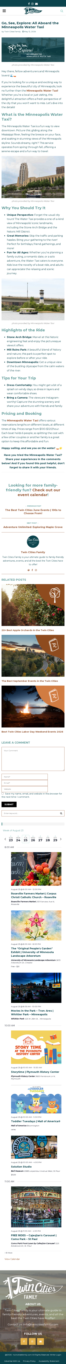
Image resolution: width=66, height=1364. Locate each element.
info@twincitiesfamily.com (40, 1324)
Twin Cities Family (12, 31)
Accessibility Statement (49, 1361)
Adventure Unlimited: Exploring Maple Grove (33, 527)
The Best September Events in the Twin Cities (30, 680)
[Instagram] (32, 1341)
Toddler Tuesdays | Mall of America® (35, 1121)
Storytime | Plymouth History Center (35, 1071)
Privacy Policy (29, 1361)
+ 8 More (8, 1253)
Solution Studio (21, 1166)
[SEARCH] (61, 813)
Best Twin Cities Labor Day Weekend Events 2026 (32, 731)
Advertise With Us (12, 1361)
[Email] (40, 1341)
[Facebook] (24, 1341)
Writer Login (55, 1355)
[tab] (10, 839)
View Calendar (12, 1259)
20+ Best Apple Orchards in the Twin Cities (28, 630)
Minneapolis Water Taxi (42, 90)
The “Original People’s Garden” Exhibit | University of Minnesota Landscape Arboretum (32, 952)
